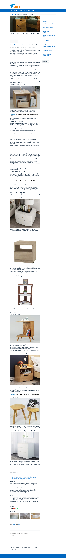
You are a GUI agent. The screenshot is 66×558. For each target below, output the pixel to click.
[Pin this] (14, 508)
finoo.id (18, 501)
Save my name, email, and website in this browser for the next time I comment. (24, 547)
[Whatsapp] (17, 508)
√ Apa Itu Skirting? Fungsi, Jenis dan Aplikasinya (35, 520)
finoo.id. (31, 555)
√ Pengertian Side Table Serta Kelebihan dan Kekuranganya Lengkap (24, 476)
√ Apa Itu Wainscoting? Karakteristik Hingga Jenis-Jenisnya (14, 520)
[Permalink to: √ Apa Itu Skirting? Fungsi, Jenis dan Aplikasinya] (35, 516)
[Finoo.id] (16, 5)
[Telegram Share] (15, 508)
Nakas (19, 524)
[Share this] (10, 508)
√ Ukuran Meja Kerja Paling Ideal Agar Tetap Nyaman (21, 478)
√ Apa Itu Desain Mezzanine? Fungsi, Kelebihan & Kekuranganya (23, 479)
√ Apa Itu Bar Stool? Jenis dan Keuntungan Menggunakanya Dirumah (24, 477)
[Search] (55, 10)
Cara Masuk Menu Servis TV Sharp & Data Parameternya (34, 528)
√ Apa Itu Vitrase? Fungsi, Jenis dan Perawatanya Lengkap (24, 520)
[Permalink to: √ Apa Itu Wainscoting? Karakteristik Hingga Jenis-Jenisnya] (14, 516)
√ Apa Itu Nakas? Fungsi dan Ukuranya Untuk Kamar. (23, 44)
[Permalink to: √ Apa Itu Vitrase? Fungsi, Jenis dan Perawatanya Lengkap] (25, 516)
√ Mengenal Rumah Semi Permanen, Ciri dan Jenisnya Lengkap (16, 528)
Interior (14, 524)
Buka (16, 40)
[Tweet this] (12, 508)
